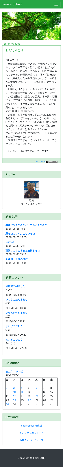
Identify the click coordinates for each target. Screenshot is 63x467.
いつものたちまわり (17, 299)
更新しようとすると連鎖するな (23, 250)
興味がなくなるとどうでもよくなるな (26, 225)
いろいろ (10, 242)
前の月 (9, 371)
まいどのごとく (14, 326)
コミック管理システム (31, 432)
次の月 (19, 371)
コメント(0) (40, 161)
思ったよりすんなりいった (20, 233)
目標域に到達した (15, 286)
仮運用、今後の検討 (17, 258)
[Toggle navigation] (56, 4)
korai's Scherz (12, 4)
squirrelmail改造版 (31, 425)
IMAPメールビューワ (31, 440)
